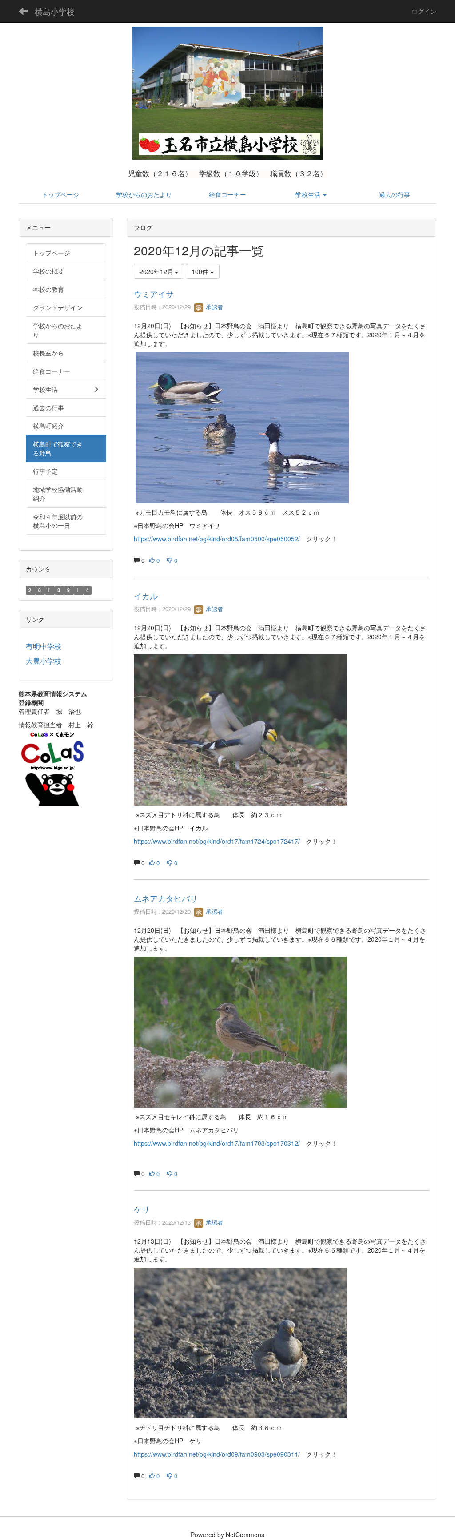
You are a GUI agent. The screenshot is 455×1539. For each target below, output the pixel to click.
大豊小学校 (43, 661)
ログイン (423, 11)
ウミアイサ (154, 293)
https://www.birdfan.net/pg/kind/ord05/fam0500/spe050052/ (217, 538)
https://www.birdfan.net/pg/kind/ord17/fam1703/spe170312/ (217, 1143)
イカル (146, 595)
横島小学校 (55, 11)
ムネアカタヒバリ (166, 898)
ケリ (142, 1209)
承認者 (213, 306)
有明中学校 (43, 646)
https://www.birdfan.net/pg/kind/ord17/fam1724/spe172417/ (217, 841)
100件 (201, 271)
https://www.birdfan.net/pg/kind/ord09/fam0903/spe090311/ (217, 1454)
